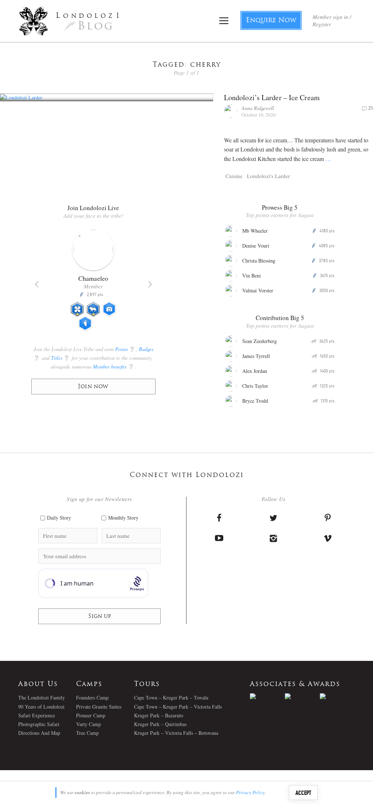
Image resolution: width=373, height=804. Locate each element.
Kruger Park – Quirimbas (160, 724)
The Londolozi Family (41, 697)
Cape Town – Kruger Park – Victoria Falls (178, 706)
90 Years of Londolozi (41, 706)
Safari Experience (36, 715)
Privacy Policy (250, 792)
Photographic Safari (38, 724)
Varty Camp (88, 724)
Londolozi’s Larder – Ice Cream (272, 97)
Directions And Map (39, 732)
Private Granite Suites (98, 706)
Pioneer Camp (90, 715)
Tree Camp (87, 732)
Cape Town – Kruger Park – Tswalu (171, 697)
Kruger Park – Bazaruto (158, 715)
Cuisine (234, 176)
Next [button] (150, 284)
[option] (93, 283)
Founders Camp (92, 697)
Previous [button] (36, 284)
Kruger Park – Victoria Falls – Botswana (176, 732)
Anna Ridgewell (258, 108)
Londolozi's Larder (268, 176)
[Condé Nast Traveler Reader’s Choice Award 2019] (267, 696)
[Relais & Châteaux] (337, 696)
